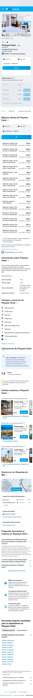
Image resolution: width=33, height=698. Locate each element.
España (10, 692)
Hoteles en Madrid (7, 643)
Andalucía (21, 692)
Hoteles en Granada (7, 659)
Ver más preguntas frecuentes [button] (16, 570)
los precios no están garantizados (15, 672)
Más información (8, 242)
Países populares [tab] (22, 630)
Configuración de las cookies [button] (9, 249)
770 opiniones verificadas (17, 54)
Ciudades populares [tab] (8, 630)
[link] (16, 417)
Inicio (5, 692)
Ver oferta (24, 412)
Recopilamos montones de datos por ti (14, 680)
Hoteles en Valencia (7, 652)
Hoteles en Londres (7, 661)
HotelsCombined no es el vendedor (13, 677)
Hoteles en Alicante (7, 657)
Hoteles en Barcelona (8, 640)
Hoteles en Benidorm (8, 654)
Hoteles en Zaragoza (8, 650)
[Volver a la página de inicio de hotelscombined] (12, 9)
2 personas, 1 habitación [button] (10, 63)
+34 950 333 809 (7, 51)
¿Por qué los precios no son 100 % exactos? (13, 684)
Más (3, 272)
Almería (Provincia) (4, 695)
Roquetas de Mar (18, 695)
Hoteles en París (6, 664)
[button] (3, 9)
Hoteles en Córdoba (7, 645)
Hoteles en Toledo (7, 647)
